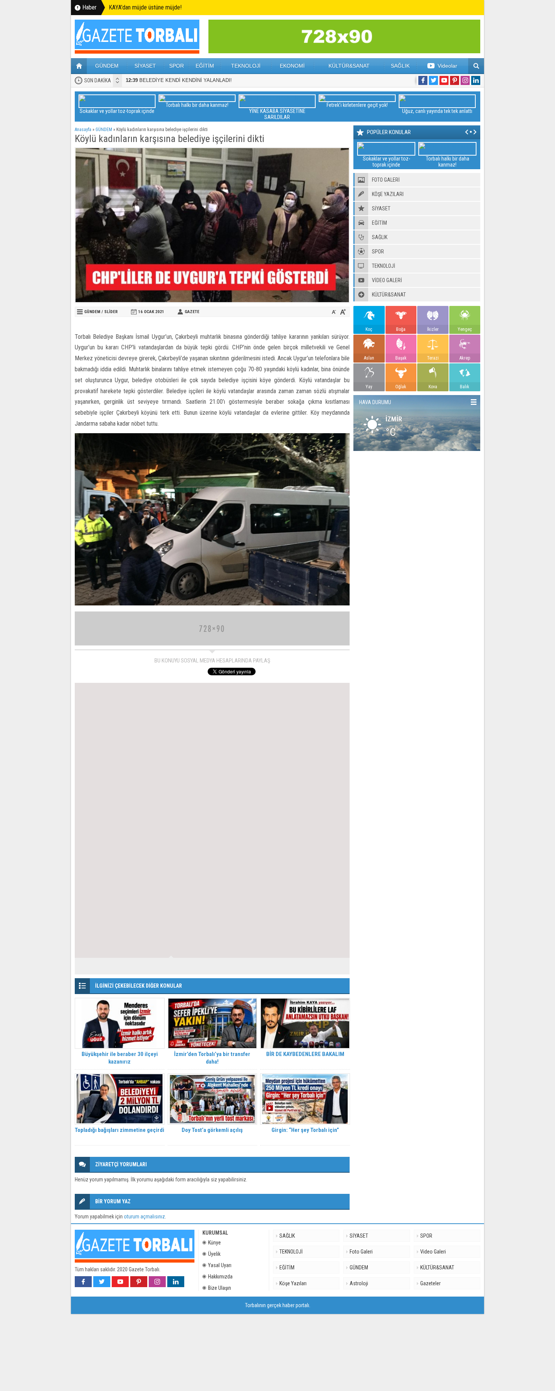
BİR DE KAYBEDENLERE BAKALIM (305, 1054)
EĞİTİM (205, 66)
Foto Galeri (361, 1252)
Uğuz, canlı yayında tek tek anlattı (437, 111)
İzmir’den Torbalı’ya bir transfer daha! (212, 1058)
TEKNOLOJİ (246, 66)
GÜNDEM (107, 66)
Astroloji (359, 1283)
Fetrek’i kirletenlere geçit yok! (357, 105)
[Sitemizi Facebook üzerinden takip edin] (422, 80)
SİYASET (145, 66)
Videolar (447, 66)
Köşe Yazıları (293, 1283)
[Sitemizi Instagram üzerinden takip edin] (465, 80)
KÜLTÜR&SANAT (349, 66)
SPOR (176, 66)
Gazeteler (430, 1283)
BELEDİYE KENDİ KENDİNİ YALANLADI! (179, 80)
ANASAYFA (79, 66)
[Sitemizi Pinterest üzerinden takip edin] (454, 80)
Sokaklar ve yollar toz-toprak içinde (117, 111)
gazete (192, 311)
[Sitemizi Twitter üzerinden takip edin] (433, 80)
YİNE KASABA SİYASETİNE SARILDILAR (277, 114)
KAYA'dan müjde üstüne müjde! (145, 7)
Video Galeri (433, 1252)
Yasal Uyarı (219, 1265)
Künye (214, 1243)
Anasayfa (83, 129)
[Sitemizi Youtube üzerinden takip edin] (444, 80)
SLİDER (111, 311)
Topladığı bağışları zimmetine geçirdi (119, 1130)
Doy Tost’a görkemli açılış (212, 1130)
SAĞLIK (400, 66)
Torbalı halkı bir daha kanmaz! (197, 105)
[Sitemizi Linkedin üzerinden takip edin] (475, 80)
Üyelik (214, 1254)
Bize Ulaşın (219, 1288)
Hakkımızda (220, 1277)
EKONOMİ (292, 66)
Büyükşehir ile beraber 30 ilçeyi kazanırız (120, 1058)
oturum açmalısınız (144, 1216)
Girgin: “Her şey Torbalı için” (305, 1130)
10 (335, 966)
